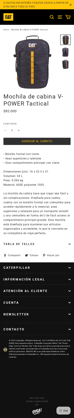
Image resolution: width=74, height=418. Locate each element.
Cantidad (10, 124)
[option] (30, 62)
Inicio (6, 30)
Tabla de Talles (19, 244)
